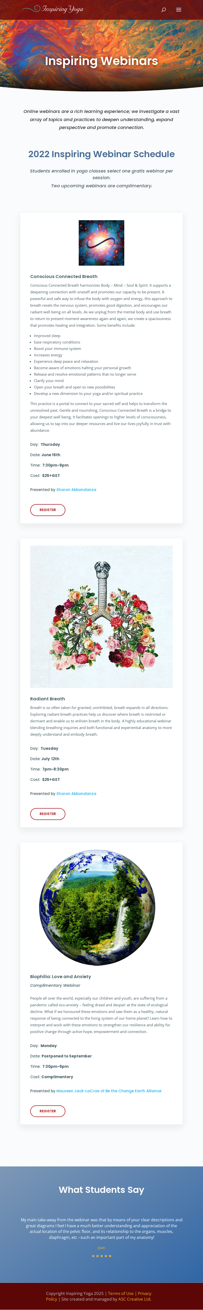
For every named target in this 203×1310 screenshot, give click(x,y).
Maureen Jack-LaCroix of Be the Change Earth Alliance (108, 1091)
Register (48, 509)
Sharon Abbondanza (76, 489)
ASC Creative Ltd (134, 1299)
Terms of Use (121, 1293)
